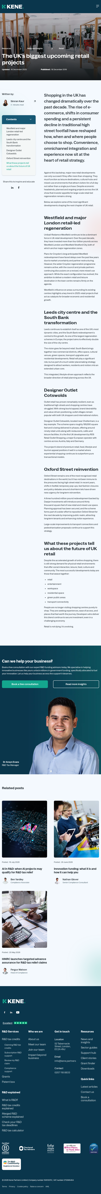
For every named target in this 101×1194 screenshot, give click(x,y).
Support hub (88, 1052)
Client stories (88, 1058)
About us (33, 1039)
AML (47, 1186)
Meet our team (37, 1044)
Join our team (36, 1049)
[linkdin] (12, 187)
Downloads (87, 1068)
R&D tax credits (11, 1039)
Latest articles (89, 1086)
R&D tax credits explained (11, 1107)
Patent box (8, 1081)
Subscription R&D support (13, 1054)
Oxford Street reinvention (18, 158)
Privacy (12, 1186)
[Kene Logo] (13, 7)
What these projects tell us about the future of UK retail (18, 166)
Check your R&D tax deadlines (12, 1123)
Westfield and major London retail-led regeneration (15, 131)
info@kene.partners (65, 1061)
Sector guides (89, 1047)
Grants (6, 1076)
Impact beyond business (37, 1056)
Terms (4, 1186)
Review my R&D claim (11, 1062)
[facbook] (4, 1012)
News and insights (35, 48)
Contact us (87, 1092)
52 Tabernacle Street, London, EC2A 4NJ (62, 1046)
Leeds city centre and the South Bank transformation (18, 142)
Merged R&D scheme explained (13, 1115)
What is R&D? (10, 1100)
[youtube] (17, 1012)
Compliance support (10, 1070)
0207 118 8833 (62, 1072)
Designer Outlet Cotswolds (14, 152)
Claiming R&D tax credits (12, 1046)
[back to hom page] (14, 1001)
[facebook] (18, 187)
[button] (97, 7)
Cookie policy (22, 1186)
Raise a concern (37, 1186)
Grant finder (88, 1063)
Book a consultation (88, 1099)
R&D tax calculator (13, 1130)
